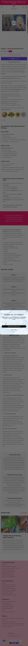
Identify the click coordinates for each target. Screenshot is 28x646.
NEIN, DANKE (14, 329)
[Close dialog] (26, 311)
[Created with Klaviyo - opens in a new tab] (14, 335)
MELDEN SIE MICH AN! (14, 326)
